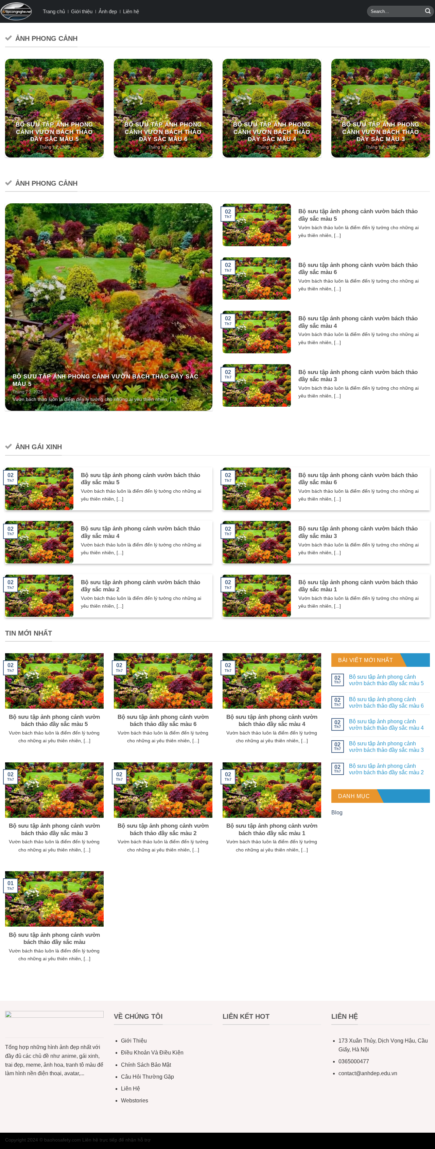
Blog (337, 812)
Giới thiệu (81, 11)
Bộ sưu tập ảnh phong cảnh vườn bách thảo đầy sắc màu (54, 939)
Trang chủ (54, 11)
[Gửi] (428, 11)
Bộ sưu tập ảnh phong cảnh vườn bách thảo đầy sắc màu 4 (272, 131)
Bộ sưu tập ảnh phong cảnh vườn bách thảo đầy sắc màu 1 (358, 586)
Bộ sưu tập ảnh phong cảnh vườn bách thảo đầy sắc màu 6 (163, 131)
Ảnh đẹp (108, 11)
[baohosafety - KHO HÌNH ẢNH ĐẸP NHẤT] (16, 11)
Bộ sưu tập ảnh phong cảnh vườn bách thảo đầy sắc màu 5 (54, 131)
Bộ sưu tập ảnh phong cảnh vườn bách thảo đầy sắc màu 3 (381, 131)
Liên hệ (131, 11)
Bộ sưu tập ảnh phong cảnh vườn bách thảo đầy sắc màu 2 (140, 586)
